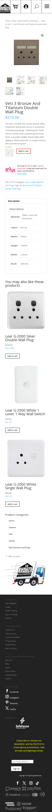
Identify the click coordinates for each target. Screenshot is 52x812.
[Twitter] (7, 708)
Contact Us (9, 630)
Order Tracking (11, 611)
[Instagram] (7, 696)
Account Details (11, 614)
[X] (24, 783)
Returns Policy (11, 648)
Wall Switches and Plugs (28, 21)
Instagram (14, 697)
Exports (8, 679)
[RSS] (37, 783)
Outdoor (12, 527)
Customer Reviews (12, 637)
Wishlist (8, 618)
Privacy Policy (10, 641)
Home (7, 21)
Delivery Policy (10, 634)
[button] (42, 35)
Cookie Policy (10, 645)
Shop (14, 21)
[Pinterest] (7, 702)
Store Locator (10, 671)
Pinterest (14, 703)
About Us (8, 660)
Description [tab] (14, 201)
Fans (11, 534)
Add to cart (24, 151)
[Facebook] (7, 691)
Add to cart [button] (12, 356)
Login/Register (11, 603)
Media (7, 668)
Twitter (13, 709)
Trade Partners (11, 675)
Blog (7, 664)
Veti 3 (27, 182)
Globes (12, 541)
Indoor (12, 520)
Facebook (14, 692)
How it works (22, 173)
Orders (8, 607)
